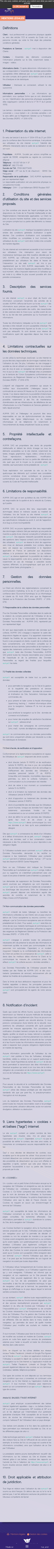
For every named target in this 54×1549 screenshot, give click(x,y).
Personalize (36, 6)
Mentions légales (17, 1534)
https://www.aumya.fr (17, 822)
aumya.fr (28, 48)
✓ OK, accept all (20, 6)
